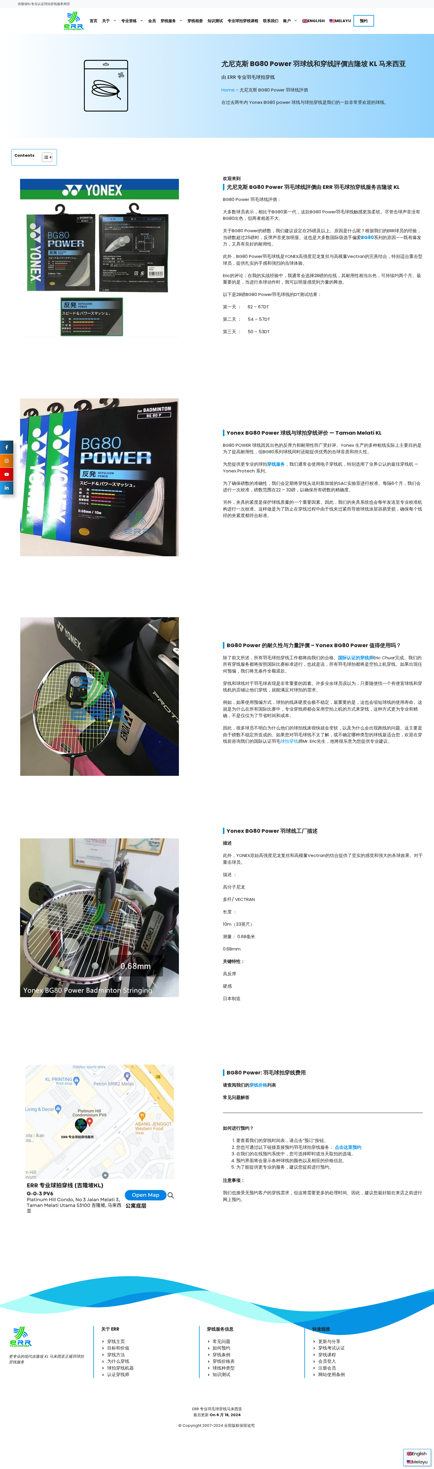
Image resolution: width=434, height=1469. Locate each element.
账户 (287, 21)
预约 (364, 21)
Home (228, 90)
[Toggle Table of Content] (44, 157)
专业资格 (129, 21)
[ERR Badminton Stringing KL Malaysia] (73, 21)
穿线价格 (258, 1085)
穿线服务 (168, 21)
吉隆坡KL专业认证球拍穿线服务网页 (44, 3)
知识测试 (215, 21)
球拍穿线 (289, 741)
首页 (93, 21)
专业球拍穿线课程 (243, 21)
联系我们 (270, 21)
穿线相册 (195, 21)
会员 (152, 21)
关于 (106, 21)
